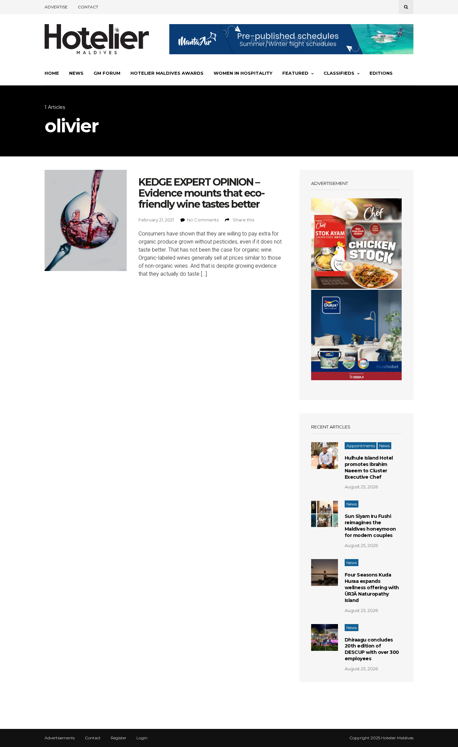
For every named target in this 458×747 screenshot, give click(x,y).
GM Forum (107, 73)
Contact (88, 6)
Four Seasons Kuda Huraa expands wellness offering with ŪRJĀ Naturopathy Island (372, 587)
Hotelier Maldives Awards (167, 73)
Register (118, 738)
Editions (381, 73)
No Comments (203, 219)
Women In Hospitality (243, 73)
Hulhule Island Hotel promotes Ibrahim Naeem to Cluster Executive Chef (369, 467)
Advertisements (60, 738)
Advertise (56, 6)
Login (142, 738)
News (76, 73)
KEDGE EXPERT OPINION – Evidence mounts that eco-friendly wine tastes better (201, 193)
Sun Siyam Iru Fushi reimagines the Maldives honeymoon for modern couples (370, 525)
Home (52, 73)
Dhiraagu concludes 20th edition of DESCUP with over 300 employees (372, 649)
